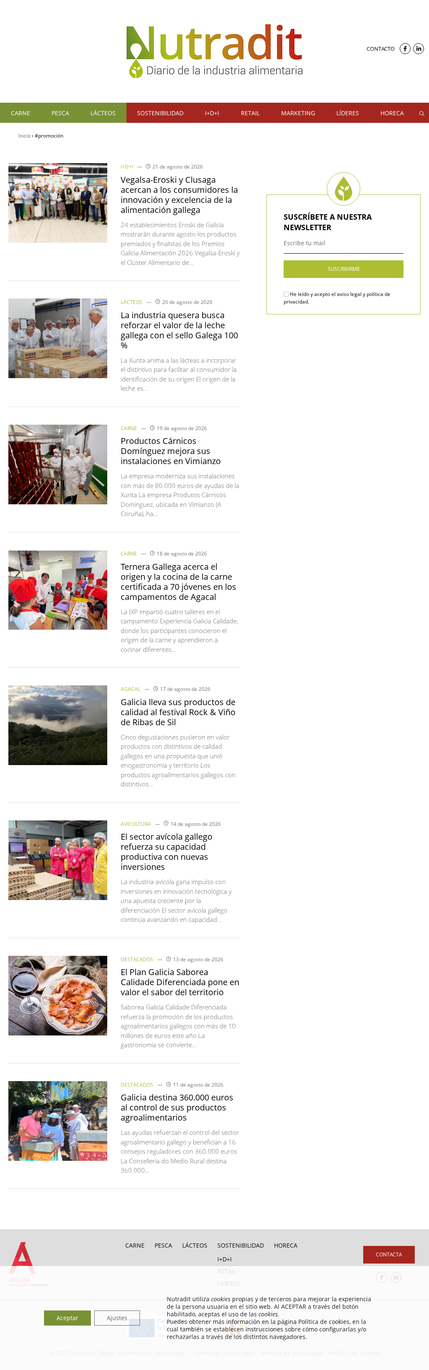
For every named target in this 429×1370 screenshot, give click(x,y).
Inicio (24, 135)
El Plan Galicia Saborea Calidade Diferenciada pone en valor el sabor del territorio (180, 982)
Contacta (389, 1254)
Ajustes (117, 1318)
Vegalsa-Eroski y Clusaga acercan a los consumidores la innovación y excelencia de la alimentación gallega (179, 194)
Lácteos (131, 302)
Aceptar (67, 1318)
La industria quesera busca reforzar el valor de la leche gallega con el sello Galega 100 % (179, 330)
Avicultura (136, 824)
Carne (129, 428)
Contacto (381, 48)
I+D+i (127, 166)
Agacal (130, 689)
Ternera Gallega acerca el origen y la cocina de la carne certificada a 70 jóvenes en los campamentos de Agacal (178, 581)
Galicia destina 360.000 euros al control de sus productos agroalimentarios (177, 1107)
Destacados (137, 959)
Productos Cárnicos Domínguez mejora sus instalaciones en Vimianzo (171, 451)
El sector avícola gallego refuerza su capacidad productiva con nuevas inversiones (166, 851)
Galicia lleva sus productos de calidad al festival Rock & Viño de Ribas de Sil (178, 712)
